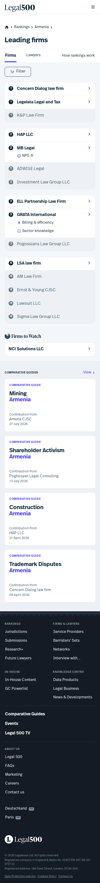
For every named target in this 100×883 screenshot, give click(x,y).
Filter (20, 71)
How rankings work (78, 56)
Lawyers (33, 55)
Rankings (22, 27)
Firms (10, 56)
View (87, 372)
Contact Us (65, 876)
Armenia (42, 27)
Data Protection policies (20, 876)
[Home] (44, 7)
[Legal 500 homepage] (50, 839)
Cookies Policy (47, 876)
